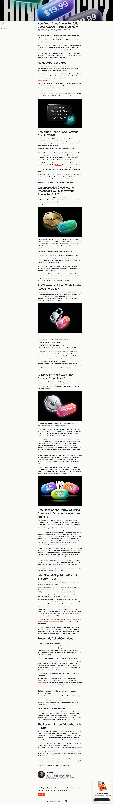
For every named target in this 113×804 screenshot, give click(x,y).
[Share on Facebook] (4, 28)
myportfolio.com (42, 80)
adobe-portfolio (3, 22)
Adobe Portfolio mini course (73, 759)
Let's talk (41, 794)
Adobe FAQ (47, 388)
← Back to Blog (3, 1)
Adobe (64, 70)
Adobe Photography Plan (44, 143)
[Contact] (66, 801)
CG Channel (58, 165)
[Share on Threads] (6, 28)
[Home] (47, 801)
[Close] (110, 780)
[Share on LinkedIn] (1, 28)
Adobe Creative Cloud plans (59, 143)
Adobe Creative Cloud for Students (52, 276)
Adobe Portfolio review (68, 568)
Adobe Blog (70, 179)
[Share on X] (3, 28)
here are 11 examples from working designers (52, 451)
